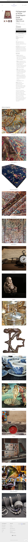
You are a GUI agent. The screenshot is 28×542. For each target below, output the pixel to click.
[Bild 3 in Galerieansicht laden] (9, 21)
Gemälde (13, 409)
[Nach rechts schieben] (13, 21)
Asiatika (13, 299)
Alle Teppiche (13, 134)
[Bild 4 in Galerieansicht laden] (11, 21)
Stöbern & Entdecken (13, 491)
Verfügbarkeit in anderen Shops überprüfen (19, 38)
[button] (2, 5)
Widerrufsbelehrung (12, 528)
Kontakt (11, 525)
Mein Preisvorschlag (21, 31)
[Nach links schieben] (2, 21)
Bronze (13, 354)
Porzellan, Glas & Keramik (13, 381)
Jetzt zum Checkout (21, 33)
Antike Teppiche (13, 162)
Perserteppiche (3, 526)
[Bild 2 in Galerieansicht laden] (7, 21)
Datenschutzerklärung (12, 530)
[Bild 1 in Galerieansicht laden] (4, 21)
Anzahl (16, 25)
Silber (14, 326)
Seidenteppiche (13, 244)
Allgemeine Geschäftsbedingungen (12, 532)
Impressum (11, 526)
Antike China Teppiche (13, 189)
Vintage (13, 436)
